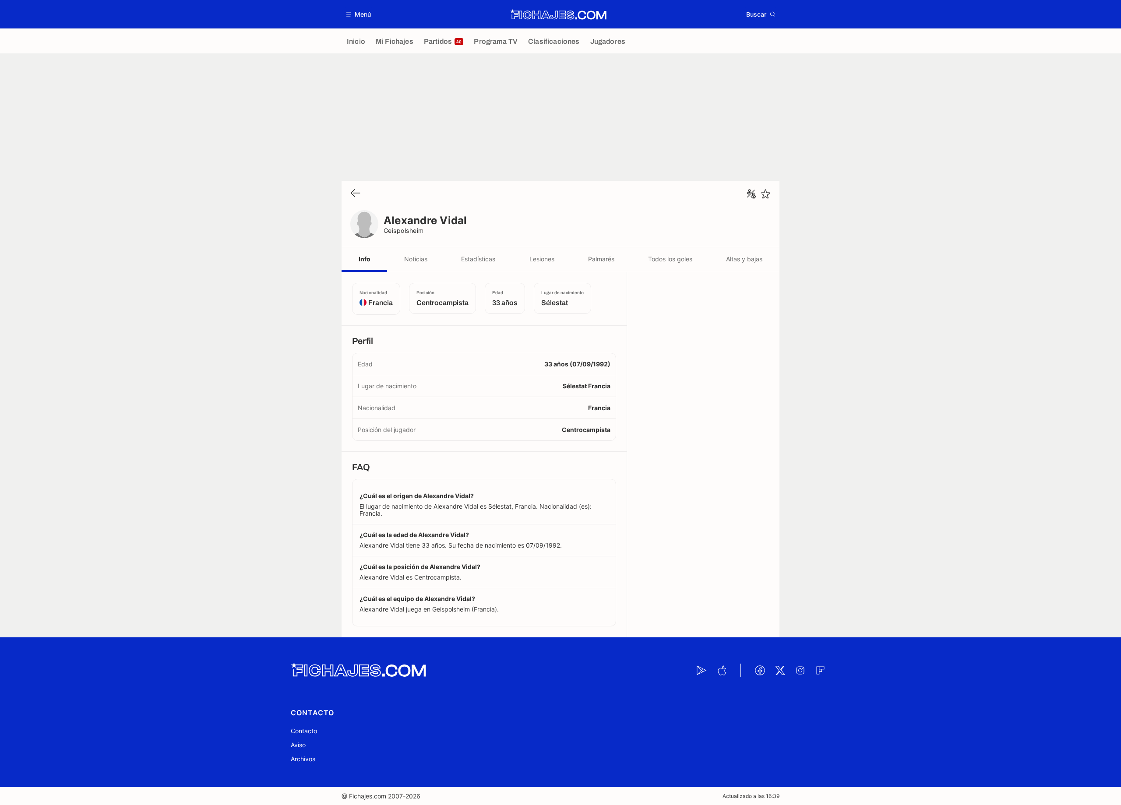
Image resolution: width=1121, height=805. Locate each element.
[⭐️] (765, 194)
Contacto (304, 731)
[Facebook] (759, 670)
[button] (359, 14)
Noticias (415, 259)
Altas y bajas (744, 259)
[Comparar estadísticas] (751, 194)
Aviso (298, 745)
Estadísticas (478, 259)
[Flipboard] (820, 670)
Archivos (303, 759)
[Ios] (721, 670)
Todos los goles (670, 259)
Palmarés (601, 259)
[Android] (701, 670)
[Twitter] (779, 670)
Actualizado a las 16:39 (751, 796)
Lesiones (541, 259)
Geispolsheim (404, 230)
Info (364, 259)
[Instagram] (800, 670)
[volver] (355, 194)
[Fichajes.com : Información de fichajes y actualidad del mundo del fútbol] (558, 14)
